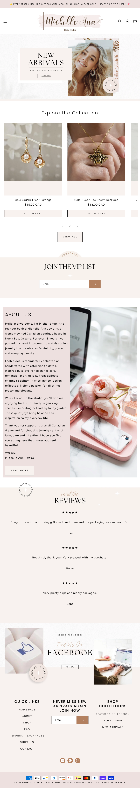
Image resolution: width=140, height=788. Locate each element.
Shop (27, 722)
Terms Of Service (112, 782)
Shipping (27, 742)
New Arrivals (112, 727)
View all (70, 236)
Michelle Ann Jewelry (57, 782)
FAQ (27, 729)
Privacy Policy (86, 782)
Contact (27, 748)
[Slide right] (77, 226)
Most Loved (112, 720)
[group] (70, 67)
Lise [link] (70, 533)
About (27, 716)
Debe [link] (70, 604)
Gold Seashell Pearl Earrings (33, 199)
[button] (5, 21)
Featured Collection (113, 714)
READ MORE (19, 470)
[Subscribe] (95, 284)
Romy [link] (70, 568)
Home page (27, 709)
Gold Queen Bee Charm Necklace (96, 199)
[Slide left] (62, 226)
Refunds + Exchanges (27, 735)
